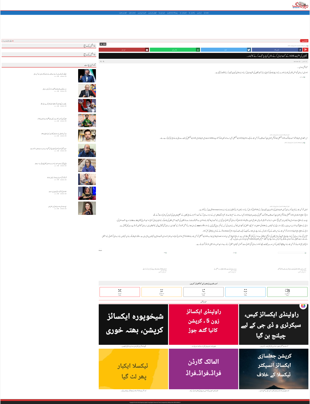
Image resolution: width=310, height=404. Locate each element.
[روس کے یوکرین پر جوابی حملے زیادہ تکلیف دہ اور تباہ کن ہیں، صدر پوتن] (87, 90)
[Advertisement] (155, 27)
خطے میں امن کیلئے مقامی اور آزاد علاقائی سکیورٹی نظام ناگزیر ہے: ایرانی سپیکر (54, 103)
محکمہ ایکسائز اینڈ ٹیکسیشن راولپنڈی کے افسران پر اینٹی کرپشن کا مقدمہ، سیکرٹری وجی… (273, 346)
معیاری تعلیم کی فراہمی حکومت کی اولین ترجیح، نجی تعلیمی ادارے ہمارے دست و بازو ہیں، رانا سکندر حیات (48, 148)
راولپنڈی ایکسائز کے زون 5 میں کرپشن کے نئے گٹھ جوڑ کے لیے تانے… (203, 346)
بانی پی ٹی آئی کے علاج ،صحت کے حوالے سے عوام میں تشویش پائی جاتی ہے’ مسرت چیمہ (51, 163)
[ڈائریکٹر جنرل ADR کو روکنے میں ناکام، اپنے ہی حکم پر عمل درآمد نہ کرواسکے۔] (133, 260)
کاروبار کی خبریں (142, 12)
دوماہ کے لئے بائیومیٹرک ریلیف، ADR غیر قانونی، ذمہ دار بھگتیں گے (225, 268)
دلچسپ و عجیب (123, 12)
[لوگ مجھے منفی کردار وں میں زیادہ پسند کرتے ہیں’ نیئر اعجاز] (87, 179)
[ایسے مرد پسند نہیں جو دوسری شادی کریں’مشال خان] (87, 208)
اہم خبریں (199, 12)
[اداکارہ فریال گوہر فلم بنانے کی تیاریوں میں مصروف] (87, 193)
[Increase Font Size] (104, 61)
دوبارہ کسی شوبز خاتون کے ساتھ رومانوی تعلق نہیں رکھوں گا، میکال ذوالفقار (54, 133)
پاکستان (193, 12)
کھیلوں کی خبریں (152, 12)
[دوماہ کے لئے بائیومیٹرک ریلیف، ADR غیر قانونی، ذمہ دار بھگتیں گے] (202, 260)
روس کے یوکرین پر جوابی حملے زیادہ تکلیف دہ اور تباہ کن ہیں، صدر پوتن (55, 88)
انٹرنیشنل (184, 12)
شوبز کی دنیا (162, 12)
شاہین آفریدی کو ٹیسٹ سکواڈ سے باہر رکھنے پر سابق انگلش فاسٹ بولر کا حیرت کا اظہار (52, 118)
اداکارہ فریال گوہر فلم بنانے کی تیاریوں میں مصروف (58, 191)
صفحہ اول (206, 12)
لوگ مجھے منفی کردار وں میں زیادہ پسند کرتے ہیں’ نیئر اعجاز (57, 177)
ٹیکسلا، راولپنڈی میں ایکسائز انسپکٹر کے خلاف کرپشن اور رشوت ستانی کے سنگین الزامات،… (273, 390)
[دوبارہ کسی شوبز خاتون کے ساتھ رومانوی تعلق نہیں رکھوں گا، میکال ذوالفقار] (87, 135)
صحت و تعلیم (132, 12)
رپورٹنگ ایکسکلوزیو (172, 12)
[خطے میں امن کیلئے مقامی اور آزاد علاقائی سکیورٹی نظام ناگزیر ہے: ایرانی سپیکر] (87, 105)
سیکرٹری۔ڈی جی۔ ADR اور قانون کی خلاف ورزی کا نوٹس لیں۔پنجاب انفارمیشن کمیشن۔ (291, 268)
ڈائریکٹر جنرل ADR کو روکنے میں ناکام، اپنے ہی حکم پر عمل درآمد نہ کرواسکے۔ (154, 268)
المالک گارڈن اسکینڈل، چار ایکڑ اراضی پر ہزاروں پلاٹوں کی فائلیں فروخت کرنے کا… (203, 390)
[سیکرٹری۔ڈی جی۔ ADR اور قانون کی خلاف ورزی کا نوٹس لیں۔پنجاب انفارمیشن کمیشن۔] (272, 260)
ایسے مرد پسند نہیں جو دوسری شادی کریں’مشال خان (57, 206)
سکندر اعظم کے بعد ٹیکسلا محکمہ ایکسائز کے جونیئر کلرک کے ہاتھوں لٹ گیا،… (133, 390)
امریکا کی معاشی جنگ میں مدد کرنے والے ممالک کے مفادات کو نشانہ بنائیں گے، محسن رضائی (50, 74)
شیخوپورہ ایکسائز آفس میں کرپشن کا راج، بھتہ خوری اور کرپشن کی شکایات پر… (133, 346)
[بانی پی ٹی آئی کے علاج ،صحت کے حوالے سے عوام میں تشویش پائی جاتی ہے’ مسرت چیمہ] (87, 165)
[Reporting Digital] (296, 5)
